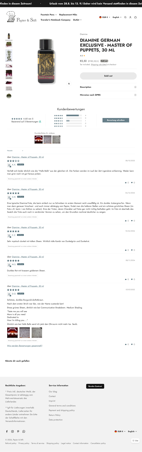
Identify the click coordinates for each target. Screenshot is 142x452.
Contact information (80, 443)
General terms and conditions (62, 405)
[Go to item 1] (8, 36)
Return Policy (54, 415)
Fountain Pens (47, 14)
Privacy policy (24, 443)
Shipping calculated (99, 64)
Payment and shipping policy (62, 410)
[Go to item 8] (8, 96)
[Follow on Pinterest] (18, 431)
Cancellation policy (98, 443)
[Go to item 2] (8, 44)
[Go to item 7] (8, 89)
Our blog (53, 391)
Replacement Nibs (68, 14)
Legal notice (66, 443)
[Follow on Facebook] (6, 431)
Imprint (52, 400)
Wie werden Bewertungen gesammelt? (24, 345)
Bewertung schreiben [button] (116, 120)
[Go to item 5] (8, 75)
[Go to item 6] (8, 83)
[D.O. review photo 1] (12, 332)
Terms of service (37, 443)
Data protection (56, 419)
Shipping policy (52, 443)
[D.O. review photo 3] (37, 332)
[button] (58, 115)
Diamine (83, 34)
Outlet (76, 19)
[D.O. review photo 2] (24, 332)
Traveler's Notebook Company (55, 19)
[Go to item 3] (8, 56)
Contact (52, 396)
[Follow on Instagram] (12, 431)
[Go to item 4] (8, 66)
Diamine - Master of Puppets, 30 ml (28, 157)
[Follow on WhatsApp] (23, 431)
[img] (13, 160)
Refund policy (10, 443)
